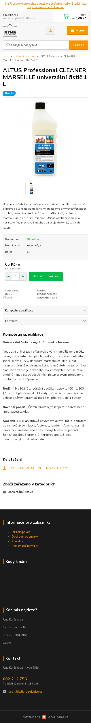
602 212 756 (10, 15)
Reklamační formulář (25, 546)
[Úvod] (20, 30)
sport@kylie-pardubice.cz (25, 692)
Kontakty (17, 541)
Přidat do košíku (45, 276)
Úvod (5, 56)
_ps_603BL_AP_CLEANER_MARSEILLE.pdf (37, 468)
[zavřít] (85, 4)
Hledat (78, 45)
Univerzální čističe (24, 56)
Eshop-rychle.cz (57, 717)
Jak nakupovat (21, 532)
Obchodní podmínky (25, 537)
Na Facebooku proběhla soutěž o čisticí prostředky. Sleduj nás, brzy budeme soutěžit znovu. (45, 5)
